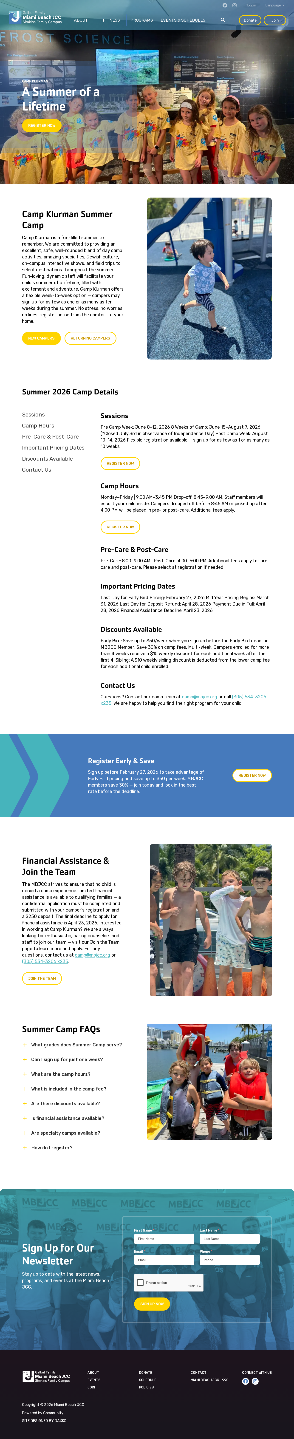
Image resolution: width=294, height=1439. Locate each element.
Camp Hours (38, 425)
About (93, 1373)
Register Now (41, 125)
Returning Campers (90, 338)
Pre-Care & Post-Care (50, 436)
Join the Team (42, 978)
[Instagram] (234, 5)
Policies (146, 1387)
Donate (250, 20)
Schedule (147, 1380)
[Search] (223, 20)
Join (275, 20)
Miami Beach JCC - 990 (210, 1380)
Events (94, 1380)
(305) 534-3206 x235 (45, 961)
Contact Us (36, 470)
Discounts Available (47, 459)
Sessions (33, 414)
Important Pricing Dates (53, 448)
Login (251, 5)
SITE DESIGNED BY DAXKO (44, 1421)
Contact (198, 1373)
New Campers (41, 338)
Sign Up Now (152, 1304)
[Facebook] (224, 5)
